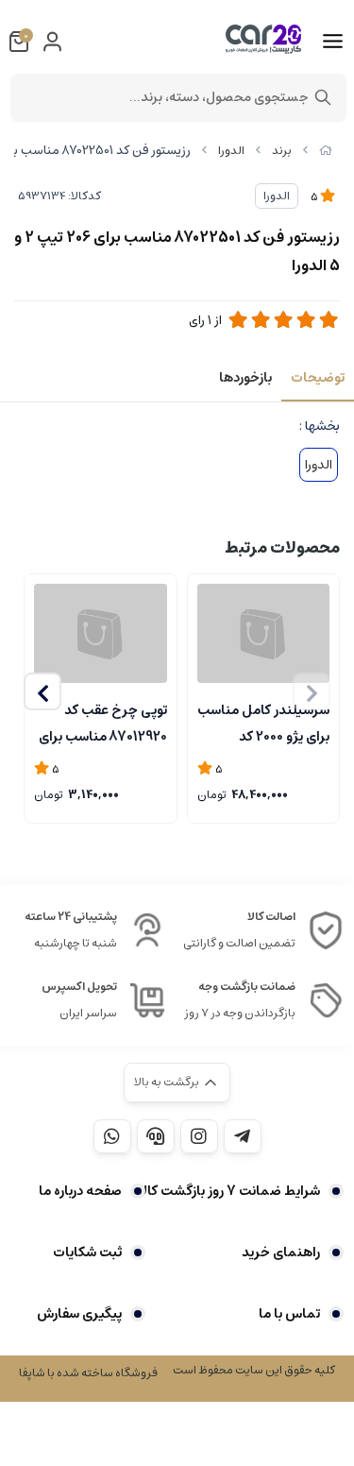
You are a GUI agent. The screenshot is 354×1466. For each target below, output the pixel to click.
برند (282, 151)
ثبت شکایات (87, 1252)
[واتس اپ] (112, 1136)
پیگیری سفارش (79, 1313)
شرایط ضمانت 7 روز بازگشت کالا (229, 1191)
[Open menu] (333, 41)
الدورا (231, 151)
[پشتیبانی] (156, 1136)
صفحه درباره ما (80, 1191)
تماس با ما (289, 1313)
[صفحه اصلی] (325, 151)
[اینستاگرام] (199, 1136)
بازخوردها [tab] (245, 377)
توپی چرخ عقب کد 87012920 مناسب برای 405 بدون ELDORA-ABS (103, 721)
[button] (42, 691)
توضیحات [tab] (318, 377)
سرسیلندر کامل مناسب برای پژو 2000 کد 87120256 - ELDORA (263, 721)
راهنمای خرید (281, 1252)
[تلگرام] (242, 1136)
